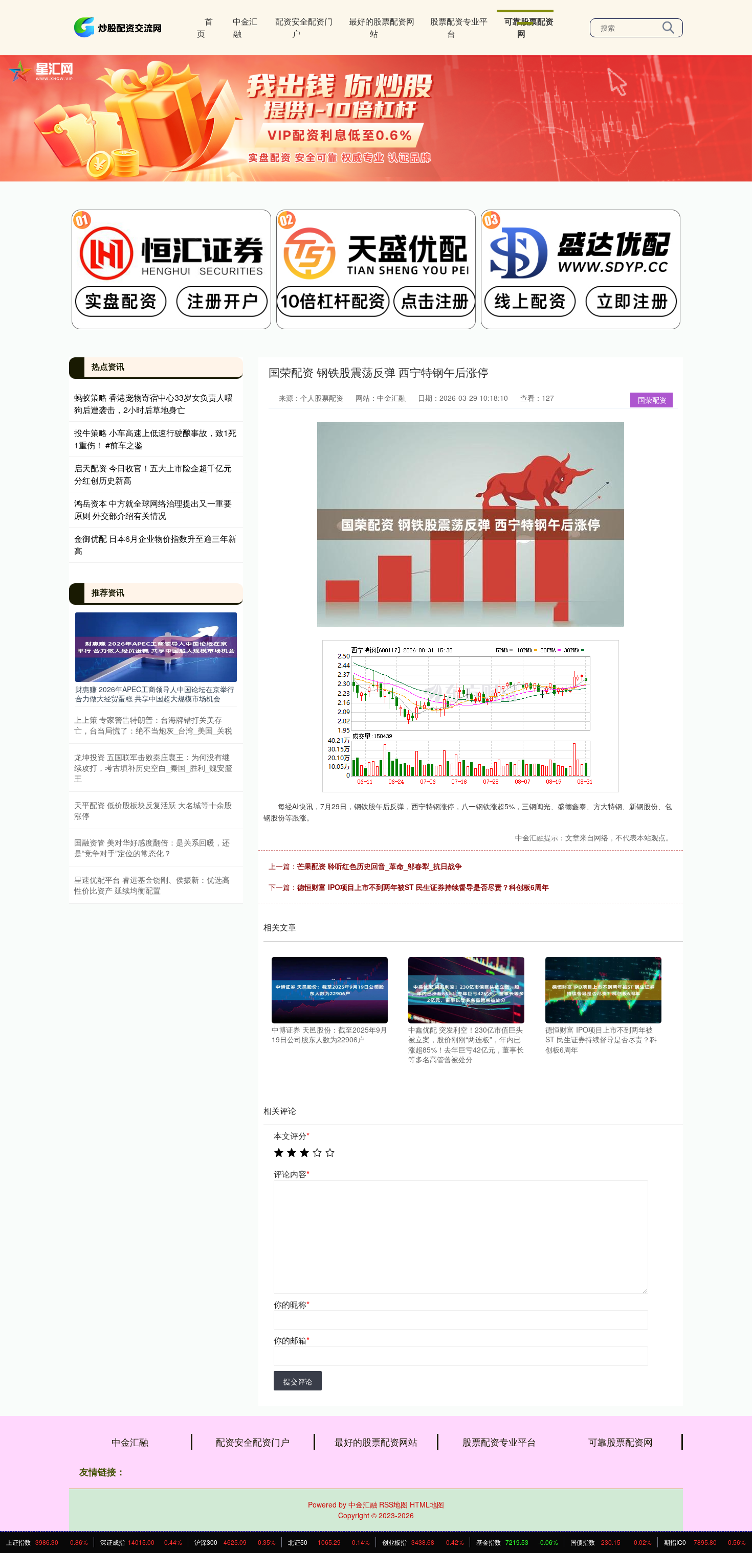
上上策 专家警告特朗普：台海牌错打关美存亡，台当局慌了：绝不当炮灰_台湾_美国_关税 (153, 725)
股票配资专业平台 (459, 27)
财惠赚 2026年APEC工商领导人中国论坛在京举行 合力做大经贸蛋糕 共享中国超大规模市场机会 (154, 693)
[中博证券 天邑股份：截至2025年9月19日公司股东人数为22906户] (330, 989)
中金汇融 (245, 27)
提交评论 (297, 1381)
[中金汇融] (119, 26)
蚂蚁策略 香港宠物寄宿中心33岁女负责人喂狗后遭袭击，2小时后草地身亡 (153, 404)
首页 (205, 27)
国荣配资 (652, 400)
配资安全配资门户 (304, 27)
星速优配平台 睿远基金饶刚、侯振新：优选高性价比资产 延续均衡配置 (152, 885)
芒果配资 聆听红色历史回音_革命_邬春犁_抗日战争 (379, 866)
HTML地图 (427, 1504)
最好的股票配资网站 (381, 27)
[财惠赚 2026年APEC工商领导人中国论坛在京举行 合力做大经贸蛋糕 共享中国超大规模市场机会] (156, 646)
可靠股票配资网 (529, 27)
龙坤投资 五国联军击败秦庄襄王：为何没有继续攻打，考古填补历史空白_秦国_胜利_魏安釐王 (153, 767)
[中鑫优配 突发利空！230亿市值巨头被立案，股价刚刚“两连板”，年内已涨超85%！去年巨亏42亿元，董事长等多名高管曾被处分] (466, 989)
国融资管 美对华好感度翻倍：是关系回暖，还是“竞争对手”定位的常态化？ (152, 847)
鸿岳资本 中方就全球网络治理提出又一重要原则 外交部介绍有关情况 (153, 509)
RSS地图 (393, 1504)
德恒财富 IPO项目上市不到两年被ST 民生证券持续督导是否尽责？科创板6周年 (423, 887)
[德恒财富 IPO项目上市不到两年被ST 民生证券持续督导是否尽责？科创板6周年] (603, 989)
